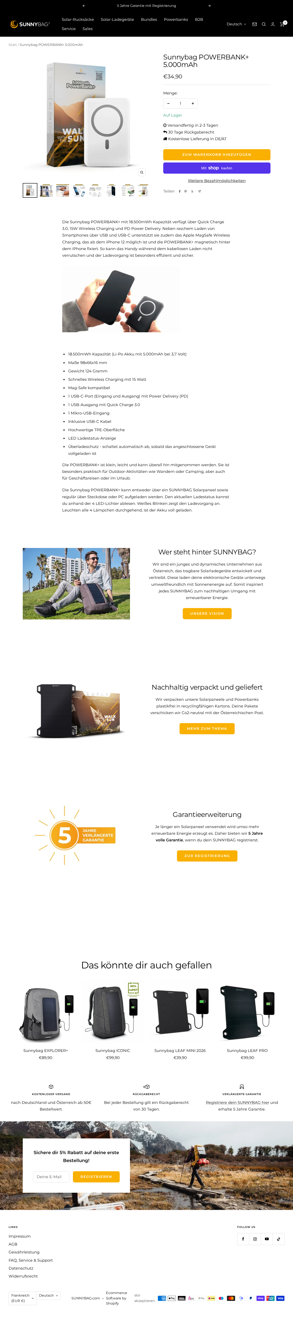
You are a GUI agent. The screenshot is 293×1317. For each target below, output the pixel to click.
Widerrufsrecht (23, 1276)
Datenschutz (21, 1268)
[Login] (273, 24)
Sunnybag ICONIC (112, 1050)
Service (69, 28)
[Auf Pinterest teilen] (185, 191)
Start (13, 45)
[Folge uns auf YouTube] (267, 1239)
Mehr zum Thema (207, 729)
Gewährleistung (24, 1252)
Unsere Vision (207, 613)
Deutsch (234, 24)
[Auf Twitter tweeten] (192, 191)
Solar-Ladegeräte (117, 19)
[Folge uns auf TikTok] (278, 1239)
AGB (13, 1244)
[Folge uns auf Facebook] (243, 1239)
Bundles (149, 19)
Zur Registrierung (207, 856)
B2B (199, 19)
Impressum (20, 1236)
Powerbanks (176, 19)
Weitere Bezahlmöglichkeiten (217, 180)
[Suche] (264, 24)
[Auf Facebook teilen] (180, 191)
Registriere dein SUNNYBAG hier (237, 1102)
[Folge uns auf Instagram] (255, 1239)
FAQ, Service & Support (31, 1260)
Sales (88, 28)
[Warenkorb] (282, 24)
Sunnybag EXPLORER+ (45, 1050)
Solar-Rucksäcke (78, 19)
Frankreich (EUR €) (20, 1298)
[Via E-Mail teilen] (199, 191)
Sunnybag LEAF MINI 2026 (180, 1050)
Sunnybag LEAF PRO (247, 1050)
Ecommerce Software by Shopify (116, 1298)
